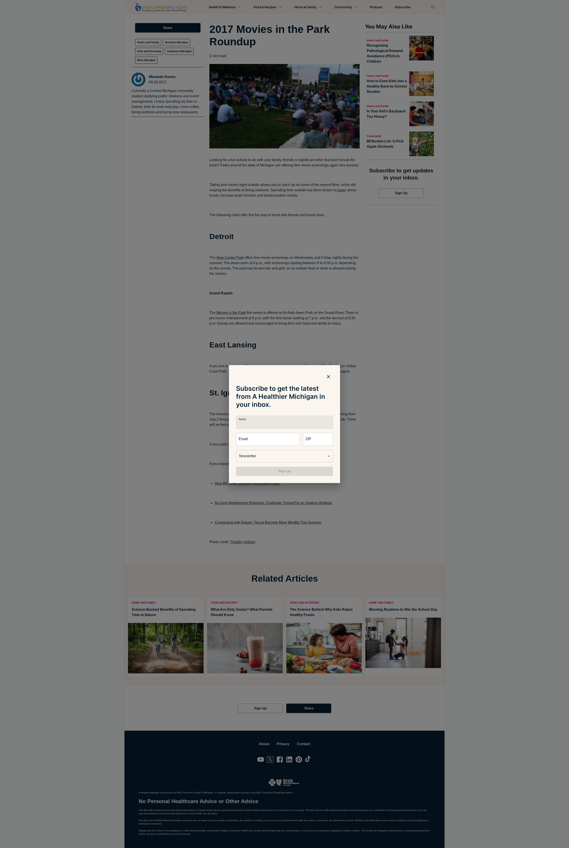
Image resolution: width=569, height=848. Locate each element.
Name (242, 419)
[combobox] (284, 456)
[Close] (328, 376)
